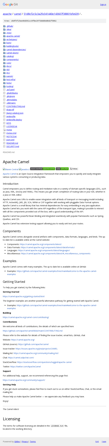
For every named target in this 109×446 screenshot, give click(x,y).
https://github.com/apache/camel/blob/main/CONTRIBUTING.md (32, 330)
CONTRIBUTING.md (15, 106)
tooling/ (9, 86)
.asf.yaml (10, 89)
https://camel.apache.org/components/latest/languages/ (44, 250)
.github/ (9, 26)
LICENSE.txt (11, 126)
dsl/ (8, 69)
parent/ (9, 76)
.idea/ (8, 29)
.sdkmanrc (11, 103)
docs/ (8, 66)
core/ (8, 63)
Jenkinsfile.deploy (14, 119)
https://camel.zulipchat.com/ (21, 357)
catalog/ (10, 56)
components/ (12, 59)
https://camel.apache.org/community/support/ (24, 380)
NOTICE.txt (11, 136)
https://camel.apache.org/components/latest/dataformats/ (48, 247)
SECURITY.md (12, 146)
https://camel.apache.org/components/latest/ (41, 244)
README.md (12, 143)
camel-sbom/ (12, 52)
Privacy (25, 441)
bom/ (8, 42)
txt (97, 441)
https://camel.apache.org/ (23, 339)
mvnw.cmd (11, 133)
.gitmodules (11, 99)
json (104, 441)
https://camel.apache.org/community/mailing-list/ (36, 353)
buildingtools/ (12, 46)
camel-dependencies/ (16, 49)
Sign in (103, 4)
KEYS (8, 123)
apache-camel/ (13, 36)
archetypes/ (11, 39)
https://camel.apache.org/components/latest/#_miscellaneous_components (55, 253)
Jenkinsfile (10, 116)
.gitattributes (12, 93)
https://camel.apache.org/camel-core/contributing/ (26, 317)
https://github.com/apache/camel (33, 344)
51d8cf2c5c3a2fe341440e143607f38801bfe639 (51, 13)
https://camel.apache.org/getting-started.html (23, 296)
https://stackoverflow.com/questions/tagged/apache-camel (44, 362)
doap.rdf (10, 109)
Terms (33, 441)
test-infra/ (10, 79)
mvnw (9, 129)
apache (7, 13)
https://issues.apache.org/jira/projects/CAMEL (37, 348)
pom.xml (10, 139)
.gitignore (10, 96)
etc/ (8, 72)
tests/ (9, 83)
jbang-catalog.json (14, 113)
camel (17, 13)
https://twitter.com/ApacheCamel (25, 366)
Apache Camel (9, 173)
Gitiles (17, 441)
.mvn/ (8, 32)
